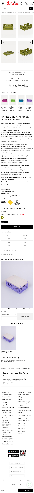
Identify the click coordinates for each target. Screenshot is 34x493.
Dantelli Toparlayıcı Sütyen (23, 395)
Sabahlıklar (5, 418)
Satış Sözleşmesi (7, 436)
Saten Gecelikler (7, 410)
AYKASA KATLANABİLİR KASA (26, 12)
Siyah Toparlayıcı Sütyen (22, 398)
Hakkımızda (21, 431)
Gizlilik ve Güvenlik (7, 441)
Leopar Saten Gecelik (24, 415)
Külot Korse (21, 413)
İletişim (20, 434)
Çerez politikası (22, 426)
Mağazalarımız (22, 428)
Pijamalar (5, 405)
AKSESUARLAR (12, 12)
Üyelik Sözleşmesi (7, 430)
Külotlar (4, 402)
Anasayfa (3, 12)
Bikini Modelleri (6, 399)
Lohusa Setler (6, 413)
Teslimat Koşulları (7, 439)
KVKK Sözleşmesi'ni (8, 368)
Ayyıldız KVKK (22, 423)
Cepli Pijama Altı (22, 418)
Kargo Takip (5, 427)
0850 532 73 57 (6, 425)
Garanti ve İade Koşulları (6, 433)
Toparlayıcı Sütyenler (8, 407)
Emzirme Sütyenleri (8, 415)
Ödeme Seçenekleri (8, 444)
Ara (31, 8)
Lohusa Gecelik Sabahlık (22, 404)
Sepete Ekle (17, 227)
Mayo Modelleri (7, 397)
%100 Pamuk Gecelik (24, 410)
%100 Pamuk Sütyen (24, 402)
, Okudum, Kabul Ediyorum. (16, 368)
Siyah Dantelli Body (23, 407)
